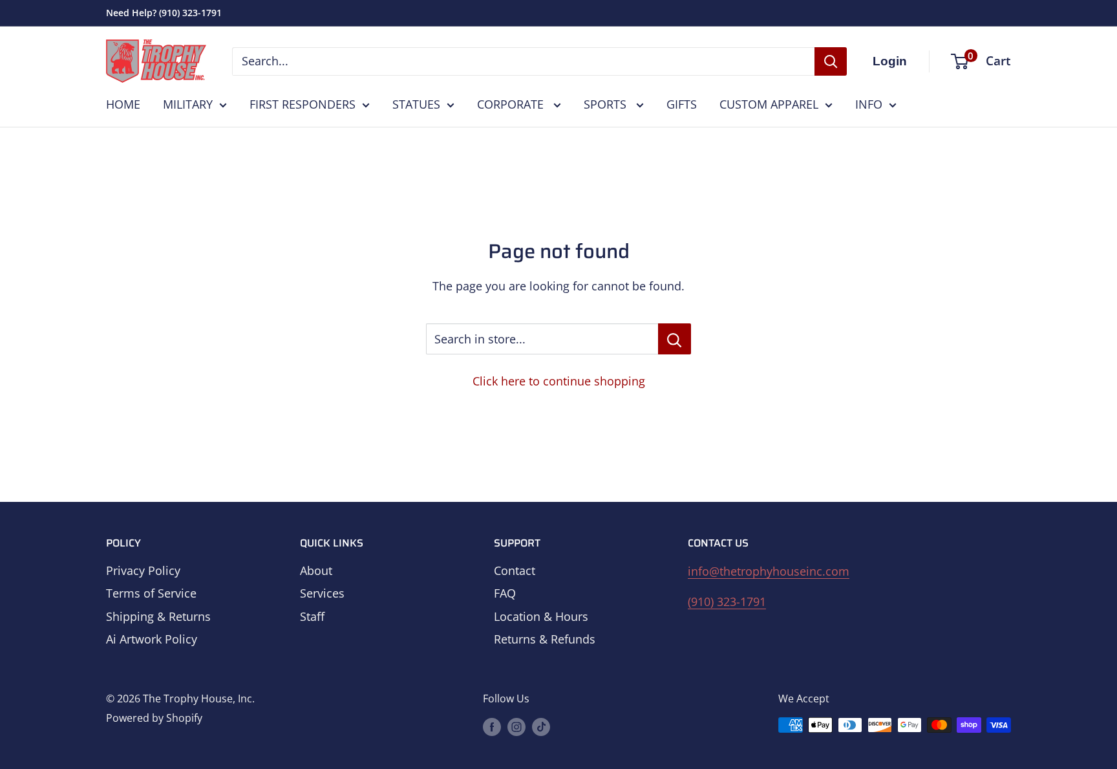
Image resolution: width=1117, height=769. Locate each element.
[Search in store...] (674, 338)
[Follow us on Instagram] (516, 727)
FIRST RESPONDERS (303, 104)
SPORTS (607, 104)
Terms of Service (151, 593)
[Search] (830, 61)
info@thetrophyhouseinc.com (768, 571)
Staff (312, 616)
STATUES (416, 104)
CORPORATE (512, 104)
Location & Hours (541, 616)
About (316, 570)
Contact (514, 570)
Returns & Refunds (544, 639)
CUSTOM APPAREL (768, 104)
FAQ (505, 593)
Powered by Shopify (154, 718)
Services (322, 593)
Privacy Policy (143, 570)
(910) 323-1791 (727, 601)
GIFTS (681, 104)
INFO (868, 104)
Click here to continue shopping (559, 381)
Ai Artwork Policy (151, 639)
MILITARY (188, 104)
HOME (123, 104)
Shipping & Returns (158, 616)
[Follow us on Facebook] (492, 727)
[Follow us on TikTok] (541, 727)
